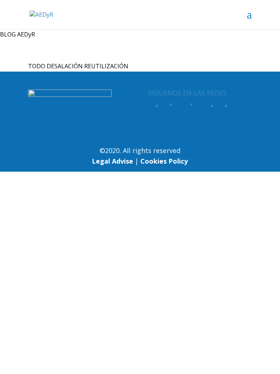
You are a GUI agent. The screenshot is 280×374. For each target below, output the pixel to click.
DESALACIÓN (65, 66)
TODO (36, 66)
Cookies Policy (164, 161)
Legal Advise (112, 161)
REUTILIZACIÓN (106, 66)
